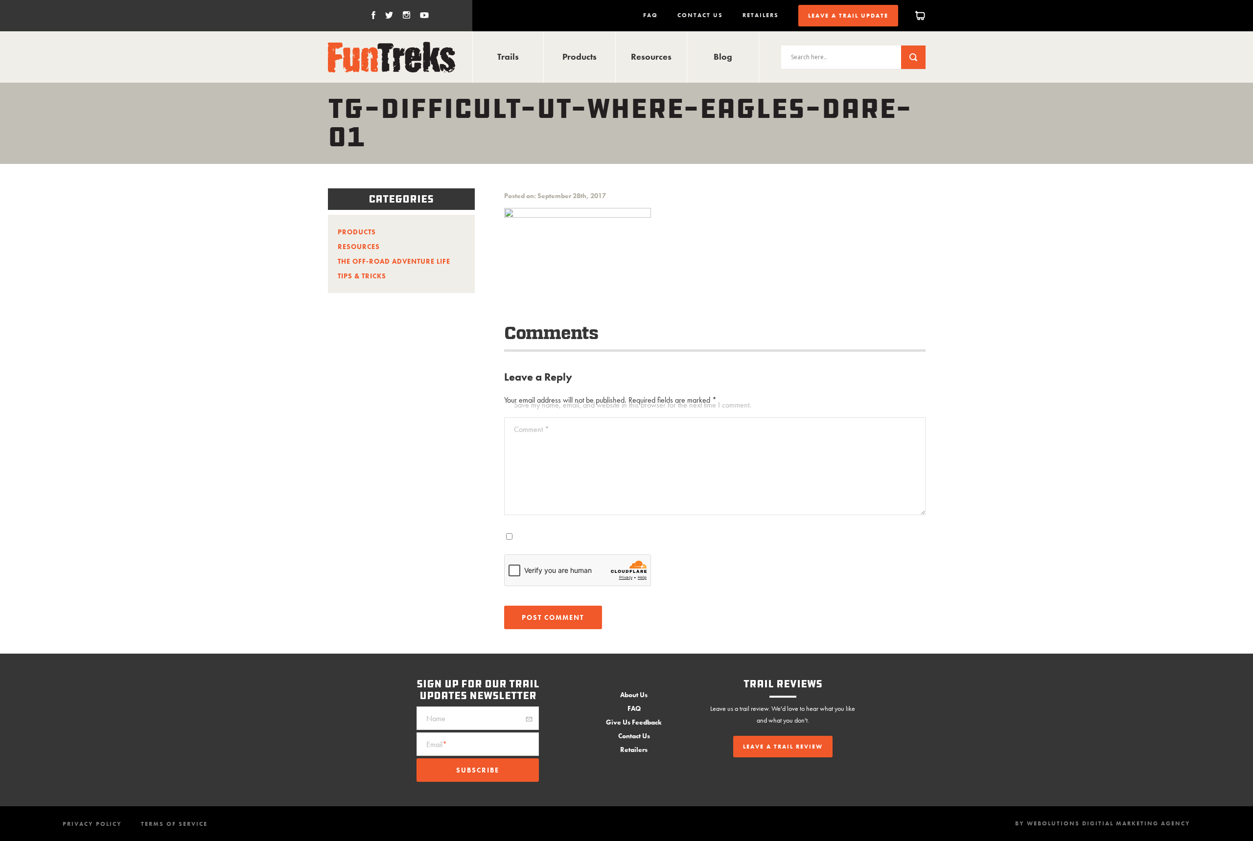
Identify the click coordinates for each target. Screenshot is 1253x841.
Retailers (761, 15)
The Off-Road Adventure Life (394, 261)
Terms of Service (174, 824)
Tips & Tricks (362, 276)
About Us (634, 694)
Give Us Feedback (634, 722)
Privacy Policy (92, 824)
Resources (651, 56)
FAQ (650, 15)
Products (579, 56)
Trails (508, 56)
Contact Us (700, 15)
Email (436, 744)
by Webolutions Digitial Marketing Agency (1102, 823)
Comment (531, 429)
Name (435, 718)
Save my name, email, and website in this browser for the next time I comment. (632, 405)
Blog (723, 56)
